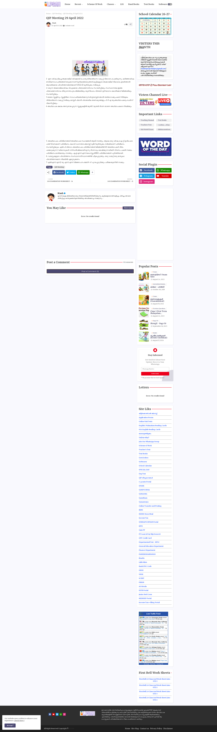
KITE (141, 526)
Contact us (144, 728)
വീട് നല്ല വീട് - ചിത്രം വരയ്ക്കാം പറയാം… (153, 637)
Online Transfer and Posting (150, 506)
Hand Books (133, 4)
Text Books (149, 4)
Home (67, 4)
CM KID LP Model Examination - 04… (154, 623)
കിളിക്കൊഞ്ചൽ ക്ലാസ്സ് (148, 413)
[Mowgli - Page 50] (144, 324)
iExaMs (141, 558)
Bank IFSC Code (145, 566)
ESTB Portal (143, 590)
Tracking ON (160, 664)
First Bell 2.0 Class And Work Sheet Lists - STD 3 (155, 692)
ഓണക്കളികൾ (144, 633)
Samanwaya (143, 502)
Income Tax (143, 518)
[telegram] (57, 714)
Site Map (135, 728)
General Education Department (151, 546)
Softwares (163, 4)
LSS (122, 4)
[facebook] (49, 714)
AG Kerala (143, 586)
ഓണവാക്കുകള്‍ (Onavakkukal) (157, 300)
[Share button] (92, 172)
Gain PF (142, 530)
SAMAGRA (143, 494)
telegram (148, 176)
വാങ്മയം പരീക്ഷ (164, 125)
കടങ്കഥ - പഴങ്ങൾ (157, 287)
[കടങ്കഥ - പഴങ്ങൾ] (144, 288)
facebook (148, 170)
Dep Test (142, 474)
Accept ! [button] (10, 725)
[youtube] (53, 714)
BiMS (141, 510)
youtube (165, 176)
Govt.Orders (143, 458)
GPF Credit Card (145, 538)
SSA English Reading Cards (149, 429)
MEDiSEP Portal (145, 598)
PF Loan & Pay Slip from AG (150, 534)
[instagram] (64, 714)
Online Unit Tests (145, 421)
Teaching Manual (147, 120)
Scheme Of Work (94, 4)
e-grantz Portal (145, 482)
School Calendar (145, 466)
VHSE (141, 574)
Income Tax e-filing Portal (149, 602)
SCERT (141, 578)
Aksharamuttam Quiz (165, 129)
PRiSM (141, 582)
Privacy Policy (156, 728)
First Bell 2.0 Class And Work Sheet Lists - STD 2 (155, 686)
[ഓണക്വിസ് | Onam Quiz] (144, 276)
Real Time (152, 664)
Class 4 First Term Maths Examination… (155, 643)
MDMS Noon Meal (146, 514)
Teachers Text (146, 125)
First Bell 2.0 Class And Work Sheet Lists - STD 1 (155, 680)
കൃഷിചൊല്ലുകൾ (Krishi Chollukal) (158, 337)
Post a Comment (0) (90, 271)
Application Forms (146, 417)
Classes (110, 4)
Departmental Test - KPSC (149, 542)
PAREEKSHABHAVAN (147, 554)
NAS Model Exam (147, 129)
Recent (78, 4)
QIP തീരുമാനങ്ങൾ (146, 478)
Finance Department (147, 550)
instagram (148, 181)
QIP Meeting (57, 14)
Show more (128, 208)
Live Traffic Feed (153, 614)
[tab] (67, 4)
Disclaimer (168, 728)
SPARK (141, 486)
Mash (60, 193)
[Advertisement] (90, 44)
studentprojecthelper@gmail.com (153, 69)
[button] (170, 4)
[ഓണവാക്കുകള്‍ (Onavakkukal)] (144, 300)
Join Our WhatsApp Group (149, 442)
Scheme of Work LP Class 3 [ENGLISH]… (151, 656)
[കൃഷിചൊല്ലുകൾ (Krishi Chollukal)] (144, 337)
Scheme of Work (145, 446)
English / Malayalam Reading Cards (153, 426)
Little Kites (143, 562)
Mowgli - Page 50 (158, 324)
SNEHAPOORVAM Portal (148, 522)
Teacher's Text (144, 450)
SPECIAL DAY (144, 470)
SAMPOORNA (144, 490)
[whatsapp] (60, 714)
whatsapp (165, 170)
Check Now (18, 721)
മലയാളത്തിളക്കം (145, 434)
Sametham (143, 498)
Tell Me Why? (144, 438)
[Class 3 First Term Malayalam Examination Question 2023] (144, 312)
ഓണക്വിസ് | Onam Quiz (158, 276)
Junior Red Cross (145, 594)
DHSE (141, 570)
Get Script (146, 664)
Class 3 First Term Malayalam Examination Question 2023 (160, 312)
